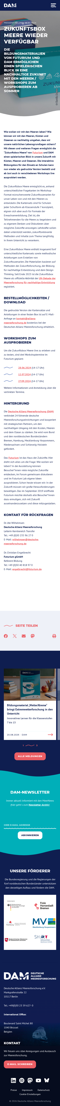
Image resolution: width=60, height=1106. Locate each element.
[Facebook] (6, 636)
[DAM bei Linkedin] (13, 1080)
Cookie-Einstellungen (30, 1094)
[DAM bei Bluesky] (46, 1080)
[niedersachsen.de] (16, 940)
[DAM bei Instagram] (21, 1080)
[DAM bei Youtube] (38, 1080)
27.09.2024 (24, 381)
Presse (14, 1090)
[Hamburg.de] (16, 923)
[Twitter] (15, 636)
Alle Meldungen (30, 756)
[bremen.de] (44, 905)
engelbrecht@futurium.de (27, 569)
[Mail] (24, 636)
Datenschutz (44, 1090)
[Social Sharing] (54, 636)
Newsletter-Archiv (39, 804)
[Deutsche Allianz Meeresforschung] (10, 5)
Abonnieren (30, 835)
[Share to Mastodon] (33, 636)
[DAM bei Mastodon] (30, 1080)
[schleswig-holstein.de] (44, 940)
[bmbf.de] (16, 905)
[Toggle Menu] (53, 5)
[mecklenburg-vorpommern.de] (44, 923)
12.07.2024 (24, 374)
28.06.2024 (24, 367)
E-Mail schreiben (19, 1064)
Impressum (27, 1090)
